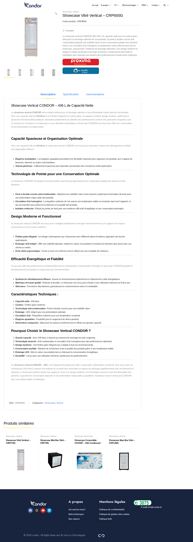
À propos (105, 5)
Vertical (76, 12)
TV (115, 5)
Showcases (67, 12)
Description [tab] (48, 94)
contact (155, 5)
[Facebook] (30, 510)
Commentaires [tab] (95, 94)
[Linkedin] (49, 510)
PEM (144, 5)
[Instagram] (36, 510)
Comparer (69, 31)
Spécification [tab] (71, 94)
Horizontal (79, 436)
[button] (56, 13)
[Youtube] (43, 510)
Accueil (95, 5)
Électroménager (129, 5)
